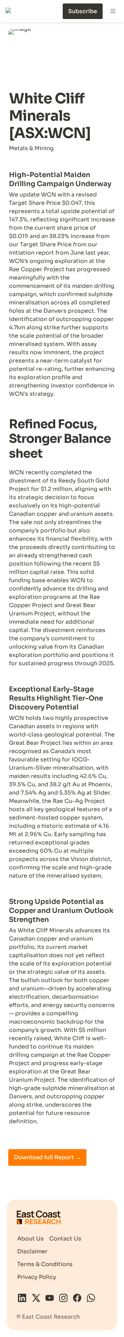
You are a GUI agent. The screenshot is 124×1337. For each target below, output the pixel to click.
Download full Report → (47, 1157)
